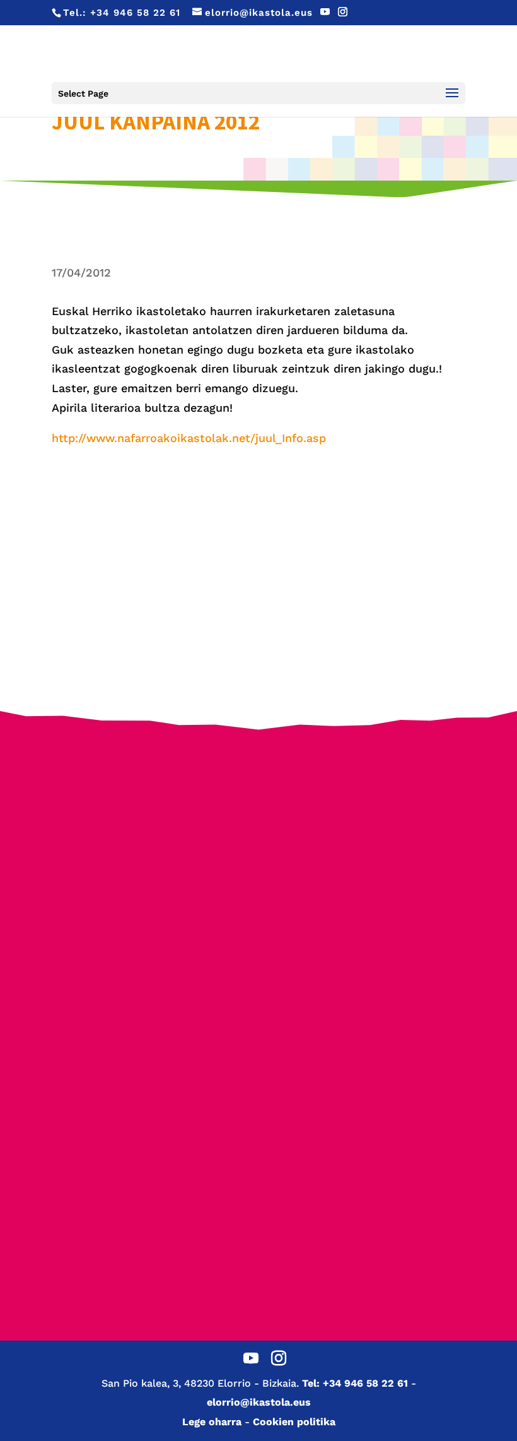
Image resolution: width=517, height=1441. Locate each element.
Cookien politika (294, 1422)
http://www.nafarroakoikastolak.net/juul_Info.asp (189, 438)
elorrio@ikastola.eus (259, 1402)
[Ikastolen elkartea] (147, 802)
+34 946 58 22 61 (135, 12)
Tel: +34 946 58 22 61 (355, 1383)
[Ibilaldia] (369, 887)
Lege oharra (211, 1422)
